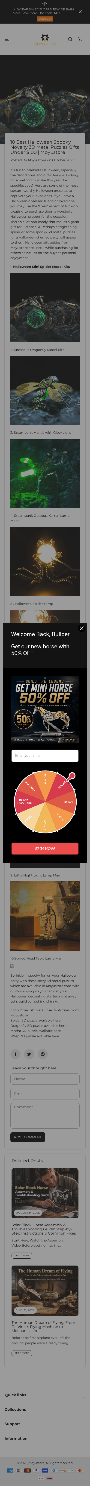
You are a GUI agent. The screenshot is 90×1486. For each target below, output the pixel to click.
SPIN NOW (45, 848)
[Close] (81, 628)
